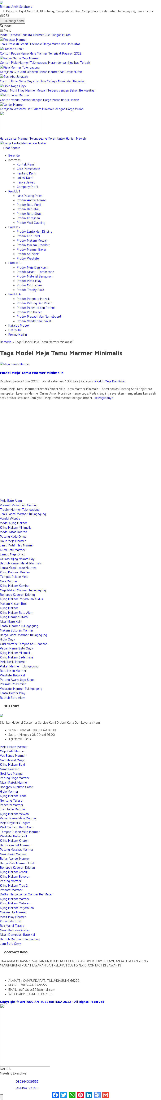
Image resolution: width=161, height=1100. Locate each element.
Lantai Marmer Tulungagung (19, 626)
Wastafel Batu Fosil (13, 836)
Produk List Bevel (28, 236)
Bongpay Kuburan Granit (17, 787)
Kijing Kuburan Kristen (15, 572)
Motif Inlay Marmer (13, 917)
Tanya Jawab (26, 182)
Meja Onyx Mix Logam (15, 823)
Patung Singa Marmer (14, 778)
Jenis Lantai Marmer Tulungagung (23, 514)
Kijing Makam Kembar (15, 585)
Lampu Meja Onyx (12, 554)
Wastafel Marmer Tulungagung (21, 688)
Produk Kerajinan (28, 218)
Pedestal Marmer (11, 805)
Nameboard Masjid (12, 760)
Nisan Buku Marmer (13, 854)
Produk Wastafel (28, 258)
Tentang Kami (26, 173)
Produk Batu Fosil (29, 204)
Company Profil (27, 186)
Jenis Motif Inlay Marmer (17, 545)
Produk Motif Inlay (29, 281)
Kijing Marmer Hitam (14, 617)
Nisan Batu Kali (10, 621)
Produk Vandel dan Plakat (34, 321)
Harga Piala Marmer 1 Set (17, 863)
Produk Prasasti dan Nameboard (39, 316)
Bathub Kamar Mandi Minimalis (21, 563)
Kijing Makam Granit (13, 872)
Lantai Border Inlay (12, 693)
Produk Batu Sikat (29, 213)
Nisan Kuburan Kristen (15, 930)
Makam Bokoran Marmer (16, 630)
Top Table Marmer (12, 809)
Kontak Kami (25, 164)
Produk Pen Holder (29, 312)
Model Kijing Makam (13, 523)
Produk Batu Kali (28, 209)
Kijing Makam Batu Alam (16, 612)
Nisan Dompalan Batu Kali (17, 934)
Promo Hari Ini (17, 334)
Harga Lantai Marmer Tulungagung (23, 635)
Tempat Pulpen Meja (14, 576)
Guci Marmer (8, 581)
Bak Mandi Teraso (12, 925)
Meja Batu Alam (11, 500)
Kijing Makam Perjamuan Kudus (21, 599)
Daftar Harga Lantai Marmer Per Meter (26, 894)
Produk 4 (14, 294)
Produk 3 (14, 263)
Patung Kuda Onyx (13, 536)
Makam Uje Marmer (13, 912)
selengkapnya (104, 398)
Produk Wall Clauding (31, 222)
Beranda (14, 155)
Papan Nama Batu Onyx (16, 648)
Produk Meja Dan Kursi (32, 267)
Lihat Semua (11, 148)
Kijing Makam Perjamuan (17, 908)
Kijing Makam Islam (13, 796)
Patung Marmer (10, 881)
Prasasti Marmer (11, 890)
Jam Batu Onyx (10, 943)
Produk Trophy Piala (30, 290)
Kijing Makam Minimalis (15, 527)
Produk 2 (14, 227)
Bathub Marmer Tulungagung (20, 939)
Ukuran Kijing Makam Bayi (17, 559)
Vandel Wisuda (10, 518)
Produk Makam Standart (33, 245)
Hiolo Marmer (9, 791)
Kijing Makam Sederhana (16, 657)
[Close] (1, 1097)
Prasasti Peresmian (13, 684)
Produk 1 (14, 191)
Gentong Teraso (11, 800)
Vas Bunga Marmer (13, 755)
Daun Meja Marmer (13, 541)
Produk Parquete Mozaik (33, 298)
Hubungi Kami (14, 21)
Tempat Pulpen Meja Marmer (20, 832)
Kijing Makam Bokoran (15, 876)
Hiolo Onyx (7, 639)
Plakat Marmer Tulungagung (19, 666)
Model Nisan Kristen (13, 532)
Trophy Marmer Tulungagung (19, 509)
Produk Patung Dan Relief (34, 303)
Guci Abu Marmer (11, 773)
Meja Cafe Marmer (12, 751)
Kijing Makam (9, 608)
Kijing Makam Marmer (14, 899)
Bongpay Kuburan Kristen (17, 594)
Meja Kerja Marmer (13, 661)
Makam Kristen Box (13, 603)
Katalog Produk (18, 325)
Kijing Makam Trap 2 (14, 885)
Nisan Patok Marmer (14, 782)
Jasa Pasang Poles (29, 195)
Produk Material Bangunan (34, 276)
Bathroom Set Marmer (15, 845)
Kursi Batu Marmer (12, 550)
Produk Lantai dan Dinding (34, 231)
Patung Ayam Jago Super (17, 679)
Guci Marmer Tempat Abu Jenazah (23, 644)
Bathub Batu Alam (12, 697)
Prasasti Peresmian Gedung (19, 505)
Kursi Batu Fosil (10, 921)
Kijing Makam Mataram (15, 903)
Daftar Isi (14, 330)
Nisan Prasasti (9, 769)
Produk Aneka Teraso (31, 200)
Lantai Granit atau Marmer (18, 567)
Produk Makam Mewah (32, 240)
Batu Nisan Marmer (13, 670)
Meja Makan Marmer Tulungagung (23, 590)
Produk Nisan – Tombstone (35, 272)
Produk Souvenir (28, 254)
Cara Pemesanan (28, 169)
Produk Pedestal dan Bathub (36, 307)
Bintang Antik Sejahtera (16, 6)
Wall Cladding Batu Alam (17, 827)
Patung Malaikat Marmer (16, 849)
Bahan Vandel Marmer (15, 858)
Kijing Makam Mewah (14, 814)
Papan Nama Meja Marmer (18, 818)
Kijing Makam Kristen (14, 840)
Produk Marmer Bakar (31, 249)
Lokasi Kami (25, 178)
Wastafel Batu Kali (12, 675)
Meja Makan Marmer (13, 747)
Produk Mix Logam (29, 285)
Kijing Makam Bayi (12, 764)
